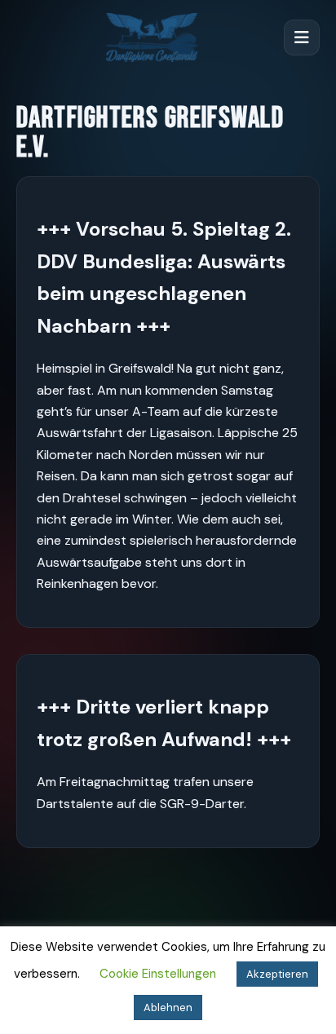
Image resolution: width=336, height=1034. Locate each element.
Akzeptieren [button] (277, 974)
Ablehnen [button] (168, 1007)
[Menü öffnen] (302, 37)
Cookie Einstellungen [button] (157, 974)
